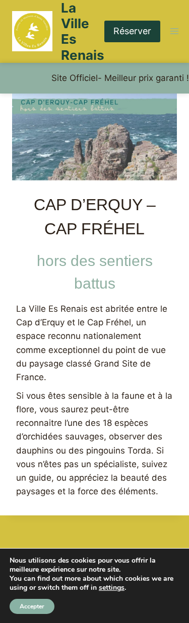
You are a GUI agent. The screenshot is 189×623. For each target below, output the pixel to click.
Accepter (32, 606)
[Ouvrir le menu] (174, 31)
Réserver (132, 31)
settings (111, 587)
